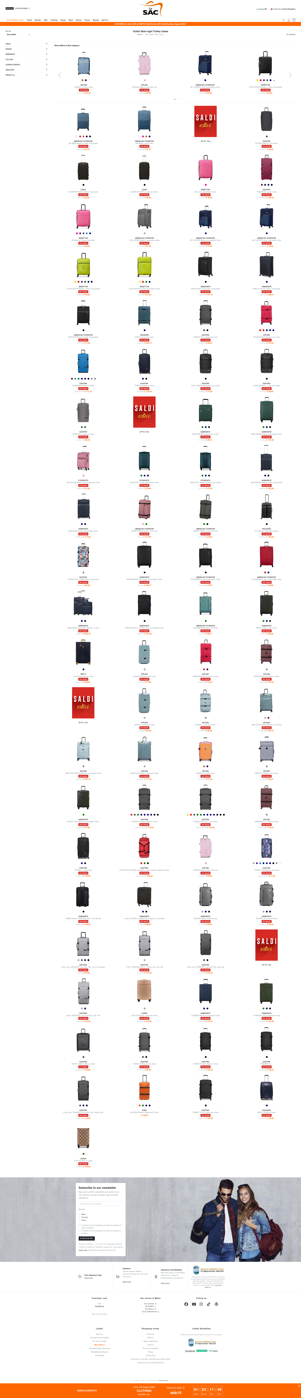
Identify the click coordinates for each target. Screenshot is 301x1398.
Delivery (150, 1337)
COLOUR (9, 59)
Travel (29, 20)
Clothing (53, 20)
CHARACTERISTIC (13, 64)
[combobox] (18, 34)
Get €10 (105, 20)
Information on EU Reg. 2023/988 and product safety (150, 1359)
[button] (174, 99)
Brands (96, 20)
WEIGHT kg (10, 75)
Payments (150, 1334)
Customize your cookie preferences (150, 1362)
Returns (150, 1345)
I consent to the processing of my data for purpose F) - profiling (101, 1231)
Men (46, 20)
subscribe (86, 1238)
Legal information (163, 1380)
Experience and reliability (99, 1337)
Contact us (99, 1306)
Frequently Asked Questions (99, 1348)
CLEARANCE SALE (15, 20)
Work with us (99, 1345)
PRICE (8, 44)
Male (83, 1214)
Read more (89, 1278)
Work (71, 20)
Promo (87, 20)
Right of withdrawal (150, 1341)
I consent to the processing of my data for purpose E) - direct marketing (101, 1226)
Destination (284, 9)
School (79, 20)
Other (83, 1220)
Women (38, 20)
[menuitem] (26, 44)
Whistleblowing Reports (99, 1352)
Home (139, 34)
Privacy (150, 1352)
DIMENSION (10, 54)
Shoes (63, 20)
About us (99, 1334)
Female (84, 1217)
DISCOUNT (10, 70)
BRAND (9, 49)
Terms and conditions (150, 1348)
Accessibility (99, 1355)
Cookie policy (150, 1355)
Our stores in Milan (100, 1341)
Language (262, 9)
